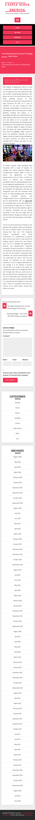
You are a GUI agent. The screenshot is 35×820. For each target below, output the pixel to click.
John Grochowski (10, 80)
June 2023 (17, 642)
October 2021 (17, 729)
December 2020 (17, 770)
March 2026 (17, 472)
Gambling (17, 37)
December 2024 (17, 549)
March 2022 (17, 703)
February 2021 (17, 760)
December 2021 (17, 719)
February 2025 (17, 539)
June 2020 (17, 801)
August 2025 (17, 508)
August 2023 (17, 631)
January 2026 (18, 482)
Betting (17, 32)
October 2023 (17, 621)
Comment (6, 336)
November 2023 (17, 616)
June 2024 (17, 580)
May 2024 (17, 585)
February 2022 (17, 708)
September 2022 (17, 688)
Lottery (17, 423)
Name (5, 360)
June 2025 (17, 518)
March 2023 (17, 657)
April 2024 (17, 590)
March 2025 (17, 534)
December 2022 (17, 672)
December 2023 (17, 611)
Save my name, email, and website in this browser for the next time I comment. (16, 374)
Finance (17, 413)
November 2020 (17, 775)
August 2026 (17, 457)
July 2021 (17, 734)
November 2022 (17, 677)
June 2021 (17, 739)
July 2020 (17, 796)
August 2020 (17, 791)
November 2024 (17, 554)
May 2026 (17, 462)
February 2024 (17, 600)
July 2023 (17, 636)
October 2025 (17, 498)
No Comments (15, 82)
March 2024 (17, 595)
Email (15, 360)
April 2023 (17, 652)
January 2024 (18, 606)
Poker (17, 433)
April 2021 (17, 749)
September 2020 (17, 785)
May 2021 (17, 744)
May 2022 (17, 698)
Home (17, 28)
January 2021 (18, 765)
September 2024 (17, 565)
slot (17, 42)
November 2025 (17, 493)
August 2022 (17, 693)
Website (25, 360)
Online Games (17, 428)
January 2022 (18, 713)
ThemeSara (28, 815)
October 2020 (17, 780)
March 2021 (17, 755)
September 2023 (17, 626)
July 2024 (17, 575)
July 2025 (17, 513)
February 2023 (17, 662)
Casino (17, 408)
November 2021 (17, 724)
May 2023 (17, 647)
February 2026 (17, 477)
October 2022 (17, 683)
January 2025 (18, 544)
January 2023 (18, 667)
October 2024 (17, 559)
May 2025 (17, 524)
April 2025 (17, 529)
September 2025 (17, 503)
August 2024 (17, 570)
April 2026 (17, 467)
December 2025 (17, 488)
